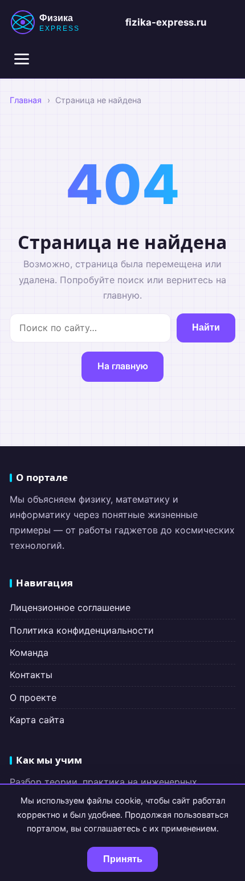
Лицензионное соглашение (70, 607)
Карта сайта (37, 719)
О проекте (33, 697)
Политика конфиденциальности (82, 630)
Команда (29, 652)
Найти (206, 327)
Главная (26, 100)
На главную (122, 366)
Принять (122, 859)
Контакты (31, 674)
